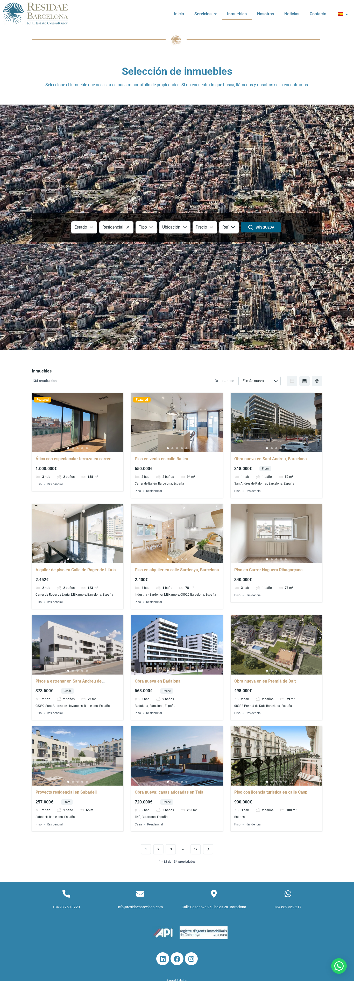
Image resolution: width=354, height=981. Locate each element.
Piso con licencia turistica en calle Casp (270, 792)
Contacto (318, 13)
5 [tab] (87, 448)
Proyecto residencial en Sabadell (66, 792)
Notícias (291, 13)
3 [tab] (78, 448)
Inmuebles (237, 13)
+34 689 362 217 (287, 907)
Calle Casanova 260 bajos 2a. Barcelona (214, 907)
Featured (43, 399)
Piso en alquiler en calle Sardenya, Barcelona (177, 569)
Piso (39, 484)
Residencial (55, 484)
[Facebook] (177, 958)
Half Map (317, 381)
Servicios (202, 13)
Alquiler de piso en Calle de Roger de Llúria (76, 569)
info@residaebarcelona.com (140, 907)
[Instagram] (191, 958)
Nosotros (265, 13)
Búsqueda (265, 227)
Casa (138, 824)
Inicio (179, 13)
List (304, 381)
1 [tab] (68, 448)
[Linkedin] (162, 958)
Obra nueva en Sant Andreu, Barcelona (270, 458)
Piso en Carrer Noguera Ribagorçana (268, 569)
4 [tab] (82, 448)
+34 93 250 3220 (66, 907)
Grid (292, 381)
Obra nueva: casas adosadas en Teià (169, 792)
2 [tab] (73, 448)
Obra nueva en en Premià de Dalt (265, 681)
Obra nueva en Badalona (158, 681)
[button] (339, 966)
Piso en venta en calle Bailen (161, 458)
